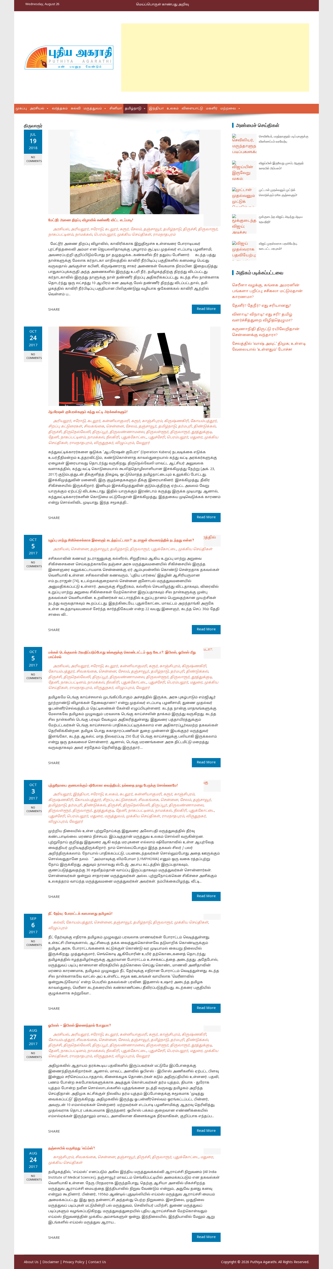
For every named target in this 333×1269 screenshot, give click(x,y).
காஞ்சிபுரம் (152, 421)
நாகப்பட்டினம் (60, 235)
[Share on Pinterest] (75, 309)
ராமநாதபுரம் (164, 235)
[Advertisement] (215, 57)
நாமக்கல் (83, 235)
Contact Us (97, 1262)
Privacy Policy (73, 1262)
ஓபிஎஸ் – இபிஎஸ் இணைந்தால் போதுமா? (79, 1025)
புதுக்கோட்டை (134, 437)
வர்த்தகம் (60, 109)
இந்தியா (156, 109)
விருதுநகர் (103, 443)
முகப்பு (21, 109)
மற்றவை (228, 109)
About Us (31, 1262)
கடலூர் (111, 229)
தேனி (53, 437)
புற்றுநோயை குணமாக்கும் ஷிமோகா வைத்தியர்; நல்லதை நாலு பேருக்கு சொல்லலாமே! (113, 785)
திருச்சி (189, 229)
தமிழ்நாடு (133, 109)
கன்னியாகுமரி (115, 421)
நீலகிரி (112, 437)
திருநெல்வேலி (76, 432)
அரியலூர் (80, 229)
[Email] (81, 309)
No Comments (34, 159)
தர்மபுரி (185, 426)
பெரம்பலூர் (104, 235)
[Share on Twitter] (70, 309)
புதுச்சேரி (156, 437)
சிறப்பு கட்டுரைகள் (65, 426)
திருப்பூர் (100, 432)
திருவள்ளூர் (157, 432)
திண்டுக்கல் (205, 426)
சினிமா (115, 109)
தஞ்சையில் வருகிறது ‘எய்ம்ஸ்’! (71, 1148)
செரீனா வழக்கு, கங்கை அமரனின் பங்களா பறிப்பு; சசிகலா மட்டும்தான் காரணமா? (267, 291)
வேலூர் (143, 443)
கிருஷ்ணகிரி (176, 421)
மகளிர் (211, 109)
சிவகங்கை (94, 426)
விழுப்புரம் (124, 443)
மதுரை (196, 437)
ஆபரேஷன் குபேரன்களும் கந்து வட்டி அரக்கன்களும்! (87, 412)
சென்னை (115, 426)
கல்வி (76, 109)
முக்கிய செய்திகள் (134, 235)
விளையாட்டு (192, 109)
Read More (206, 309)
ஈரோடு (96, 229)
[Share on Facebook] (65, 309)
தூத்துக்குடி (201, 432)
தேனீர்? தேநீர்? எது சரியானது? (261, 306)
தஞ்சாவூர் (152, 229)
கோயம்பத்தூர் (203, 421)
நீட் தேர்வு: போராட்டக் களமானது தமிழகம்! (80, 913)
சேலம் (136, 229)
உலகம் (173, 109)
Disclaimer (50, 1262)
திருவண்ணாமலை (126, 432)
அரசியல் (37, 109)
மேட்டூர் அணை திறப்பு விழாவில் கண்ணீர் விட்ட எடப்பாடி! (90, 220)
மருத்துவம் (93, 109)
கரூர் (124, 229)
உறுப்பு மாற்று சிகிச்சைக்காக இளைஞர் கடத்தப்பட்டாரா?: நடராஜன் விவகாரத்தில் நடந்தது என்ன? (121, 540)
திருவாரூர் (207, 229)
